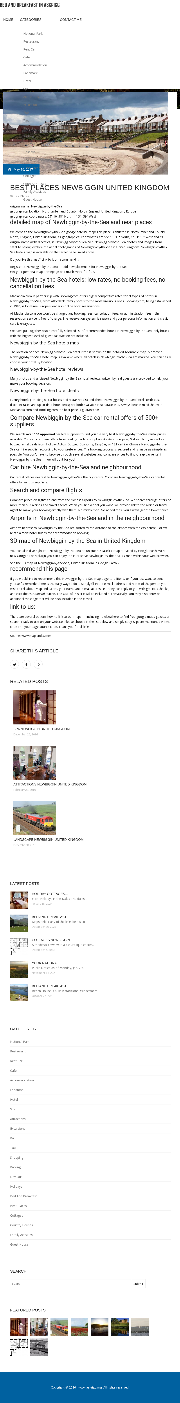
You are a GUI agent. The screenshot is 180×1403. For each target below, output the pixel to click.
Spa (26, 89)
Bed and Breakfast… (51, 917)
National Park (33, 33)
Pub (26, 112)
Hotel (27, 81)
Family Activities (34, 191)
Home (8, 20)
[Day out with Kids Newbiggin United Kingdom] (99, 1327)
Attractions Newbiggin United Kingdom (50, 784)
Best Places (31, 168)
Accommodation (35, 65)
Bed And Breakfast (36, 160)
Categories (30, 20)
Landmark (30, 73)
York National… (47, 963)
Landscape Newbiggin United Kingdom (48, 839)
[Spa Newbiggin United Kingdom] (90, 707)
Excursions (30, 105)
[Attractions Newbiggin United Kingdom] (90, 763)
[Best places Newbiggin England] (140, 1327)
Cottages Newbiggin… (52, 940)
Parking (28, 136)
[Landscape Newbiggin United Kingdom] (90, 818)
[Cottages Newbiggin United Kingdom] (19, 1347)
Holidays (29, 152)
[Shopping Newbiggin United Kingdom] (79, 1327)
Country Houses (34, 184)
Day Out (29, 144)
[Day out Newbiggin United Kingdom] (120, 1327)
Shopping (29, 128)
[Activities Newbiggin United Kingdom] (39, 1347)
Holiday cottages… (50, 894)
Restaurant (31, 41)
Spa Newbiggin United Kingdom (41, 729)
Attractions (31, 97)
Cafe (26, 57)
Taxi (26, 120)
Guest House (32, 199)
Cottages (29, 176)
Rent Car (29, 49)
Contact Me (71, 20)
